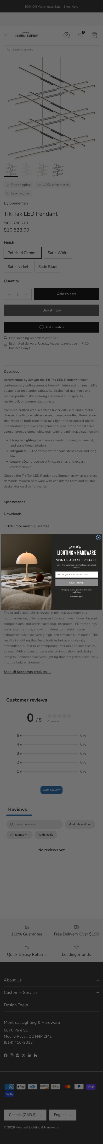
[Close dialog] (98, 537)
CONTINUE (76, 582)
